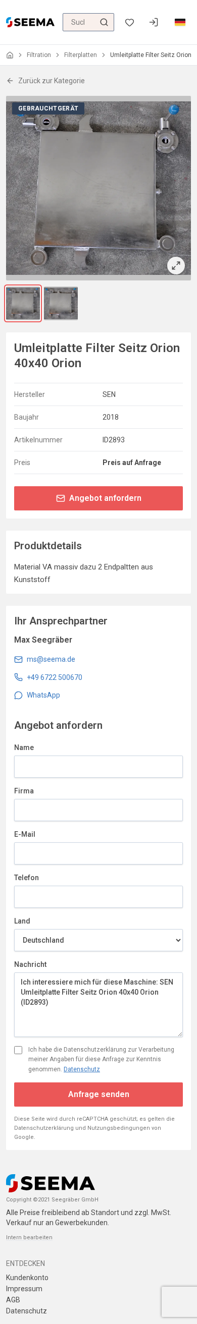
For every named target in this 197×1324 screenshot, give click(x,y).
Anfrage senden (98, 1094)
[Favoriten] (129, 22)
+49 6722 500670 (54, 677)
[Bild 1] (23, 303)
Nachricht (30, 964)
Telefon (26, 878)
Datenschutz (82, 1069)
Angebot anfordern (105, 498)
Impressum (24, 1289)
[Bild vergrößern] (98, 188)
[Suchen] (104, 22)
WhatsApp (43, 695)
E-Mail (24, 834)
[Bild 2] (61, 303)
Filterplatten (80, 55)
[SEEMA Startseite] (30, 22)
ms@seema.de (51, 659)
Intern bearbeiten (29, 1237)
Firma (24, 791)
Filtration (39, 55)
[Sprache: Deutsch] (180, 22)
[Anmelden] (153, 22)
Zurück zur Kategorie (51, 81)
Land (22, 921)
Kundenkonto (27, 1278)
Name (24, 747)
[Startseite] (10, 55)
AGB (13, 1300)
